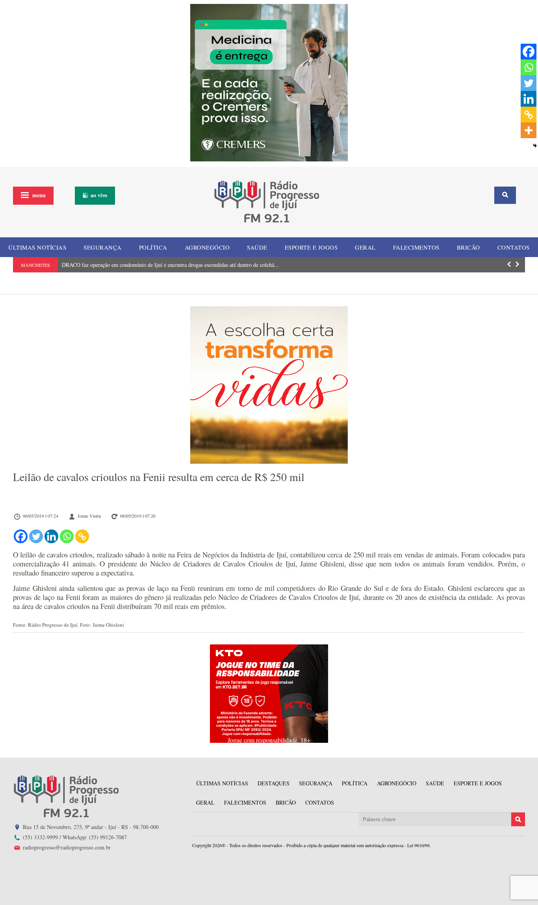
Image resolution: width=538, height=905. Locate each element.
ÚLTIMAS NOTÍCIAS (37, 247)
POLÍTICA (153, 247)
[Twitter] (36, 536)
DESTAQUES (273, 783)
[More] (528, 130)
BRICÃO (468, 247)
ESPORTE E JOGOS (311, 247)
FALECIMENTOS (416, 247)
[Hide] (535, 146)
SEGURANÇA (102, 247)
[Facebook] (21, 536)
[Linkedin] (51, 536)
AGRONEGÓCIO (207, 247)
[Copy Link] (82, 536)
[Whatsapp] (67, 536)
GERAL (365, 247)
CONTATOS (513, 247)
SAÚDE (257, 247)
